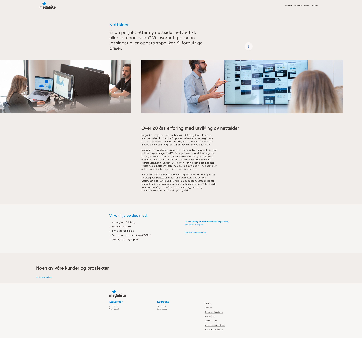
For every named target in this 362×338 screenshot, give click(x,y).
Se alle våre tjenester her (195, 232)
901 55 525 (161, 306)
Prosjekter (298, 5)
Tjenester (288, 5)
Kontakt (307, 5)
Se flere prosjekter (44, 277)
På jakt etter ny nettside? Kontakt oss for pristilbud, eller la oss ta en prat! (207, 223)
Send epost (114, 309)
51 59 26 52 (113, 306)
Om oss (315, 5)
